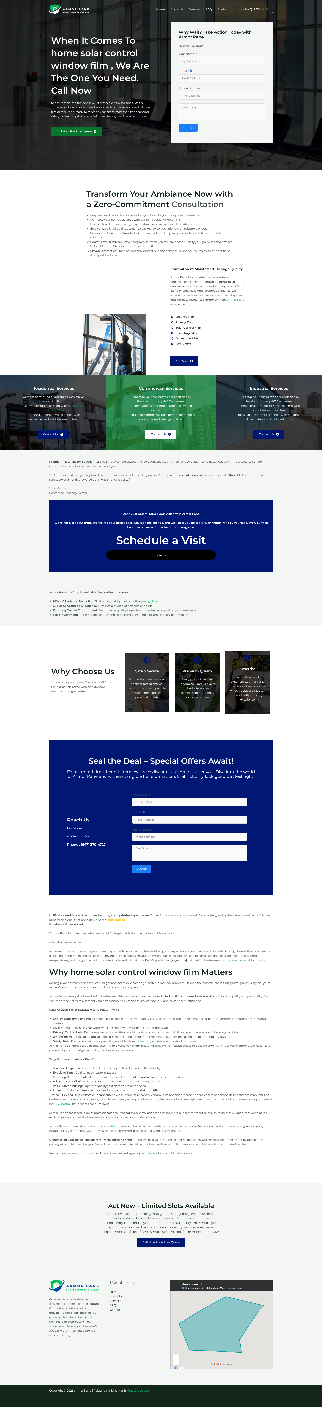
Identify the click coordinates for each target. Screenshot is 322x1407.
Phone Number (189, 88)
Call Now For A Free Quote (161, 1242)
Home (160, 9)
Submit (188, 128)
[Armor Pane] (69, 9)
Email (183, 71)
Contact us (161, 555)
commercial (234, 960)
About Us (176, 9)
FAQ (209, 9)
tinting (115, 1126)
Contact (222, 9)
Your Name (186, 54)
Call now (151, 1153)
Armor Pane (235, 299)
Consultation (198, 204)
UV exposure (62, 1104)
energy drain (149, 601)
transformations (160, 776)
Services (194, 9)
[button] (254, 9)
